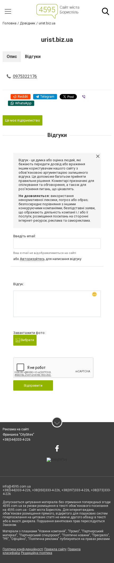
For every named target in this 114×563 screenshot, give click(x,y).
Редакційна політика (36, 553)
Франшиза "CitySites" (18, 434)
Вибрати (27, 340)
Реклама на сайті (16, 429)
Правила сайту (55, 549)
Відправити (33, 385)
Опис (12, 56)
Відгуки (33, 56)
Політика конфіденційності (23, 549)
